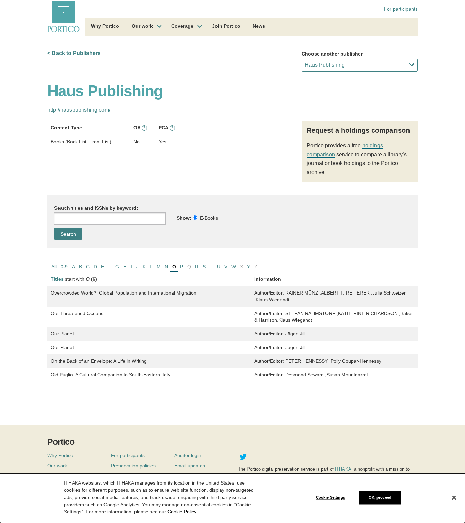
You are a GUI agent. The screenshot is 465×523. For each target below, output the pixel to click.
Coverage (182, 26)
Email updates (189, 466)
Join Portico (226, 26)
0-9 (64, 266)
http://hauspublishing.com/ (78, 110)
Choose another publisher (332, 54)
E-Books (209, 218)
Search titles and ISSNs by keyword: (96, 208)
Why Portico (105, 26)
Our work (142, 26)
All (54, 266)
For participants (401, 9)
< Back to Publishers (74, 53)
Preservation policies (133, 466)
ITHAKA (343, 469)
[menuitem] (105, 27)
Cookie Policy (181, 511)
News (259, 26)
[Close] (454, 497)
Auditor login (187, 455)
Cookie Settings (330, 497)
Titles (57, 279)
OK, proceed (380, 497)
